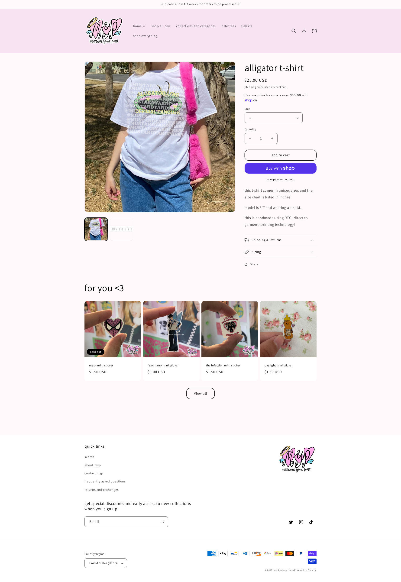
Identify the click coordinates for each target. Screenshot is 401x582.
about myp (92, 465)
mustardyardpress (284, 570)
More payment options (280, 179)
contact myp (93, 473)
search (89, 457)
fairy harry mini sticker (163, 365)
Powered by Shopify (305, 570)
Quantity (250, 129)
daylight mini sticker (279, 365)
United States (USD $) (103, 563)
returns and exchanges (101, 490)
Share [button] (254, 264)
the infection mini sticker (223, 365)
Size (247, 109)
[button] (294, 31)
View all (200, 393)
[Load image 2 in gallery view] (121, 229)
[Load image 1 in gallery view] (96, 229)
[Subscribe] (163, 521)
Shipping (250, 87)
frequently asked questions (105, 481)
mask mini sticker (101, 365)
